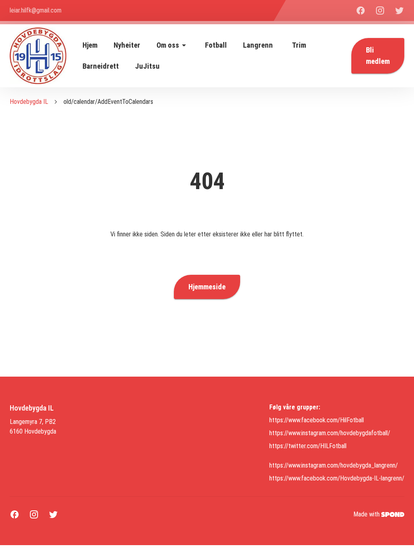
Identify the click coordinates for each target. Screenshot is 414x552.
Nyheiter (127, 45)
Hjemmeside (207, 286)
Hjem (89, 45)
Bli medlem (378, 56)
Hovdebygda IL (29, 101)
